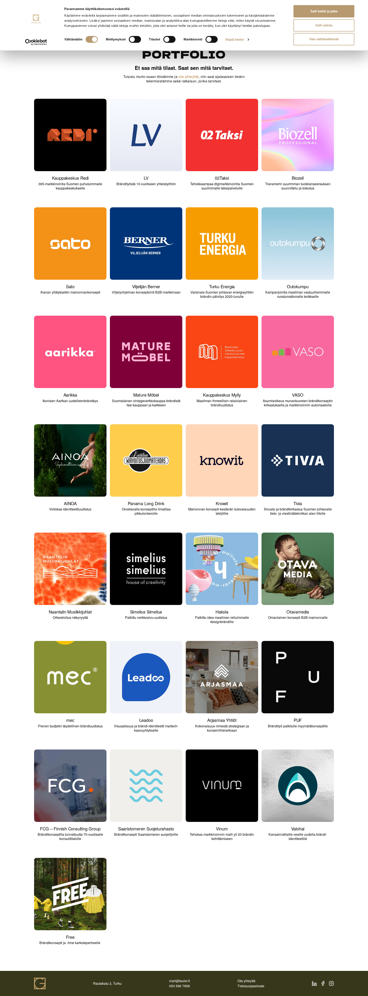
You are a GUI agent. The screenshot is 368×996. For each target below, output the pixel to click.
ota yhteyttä (188, 76)
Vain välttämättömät (324, 39)
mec (70, 720)
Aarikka (70, 395)
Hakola (222, 612)
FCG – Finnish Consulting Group (70, 828)
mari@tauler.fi (179, 980)
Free (70, 937)
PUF (298, 720)
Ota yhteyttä (246, 980)
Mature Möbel (146, 395)
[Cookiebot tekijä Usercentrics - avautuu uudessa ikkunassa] (36, 42)
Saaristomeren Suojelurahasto (146, 828)
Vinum (222, 828)
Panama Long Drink (146, 503)
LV (146, 178)
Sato (70, 286)
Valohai (298, 828)
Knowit (222, 503)
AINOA (70, 503)
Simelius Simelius (146, 612)
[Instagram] (331, 983)
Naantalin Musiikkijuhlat (70, 612)
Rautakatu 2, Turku (107, 983)
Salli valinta (323, 25)
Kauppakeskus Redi (70, 178)
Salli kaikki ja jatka (324, 11)
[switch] (135, 39)
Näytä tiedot (235, 39)
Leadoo (146, 720)
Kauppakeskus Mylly (222, 395)
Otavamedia (297, 612)
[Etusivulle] (40, 983)
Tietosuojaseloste (250, 985)
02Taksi (222, 178)
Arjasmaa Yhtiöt (222, 720)
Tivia (297, 503)
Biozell (298, 178)
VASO (297, 395)
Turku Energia (222, 286)
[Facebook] (322, 983)
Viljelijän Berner (146, 286)
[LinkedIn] (314, 983)
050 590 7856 (179, 985)
